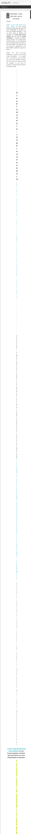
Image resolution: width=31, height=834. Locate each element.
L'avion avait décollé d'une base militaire (16, 750)
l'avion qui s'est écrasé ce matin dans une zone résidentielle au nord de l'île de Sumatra (16, 519)
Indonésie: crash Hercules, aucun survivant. (16, 16)
